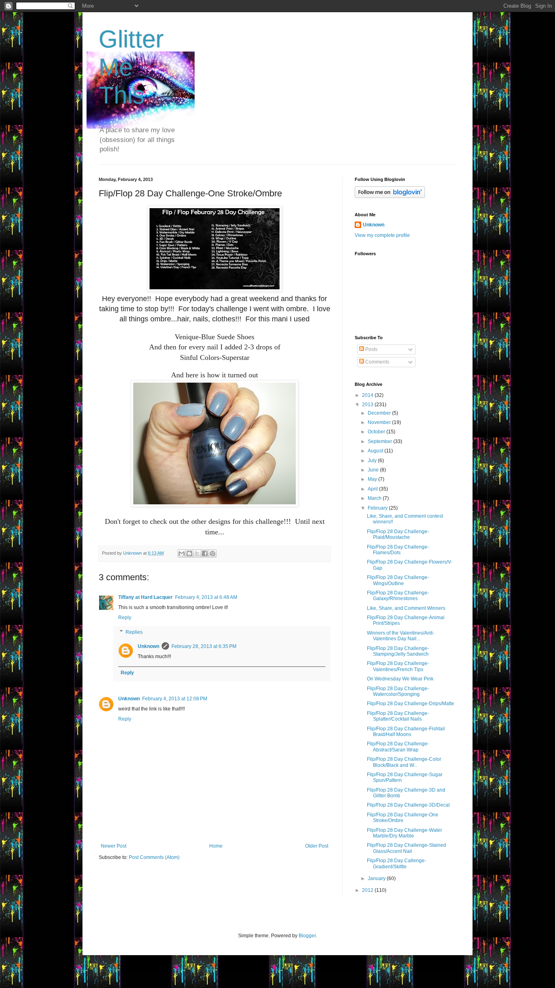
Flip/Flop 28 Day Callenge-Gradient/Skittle (396, 863)
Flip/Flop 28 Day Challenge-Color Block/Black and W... (404, 762)
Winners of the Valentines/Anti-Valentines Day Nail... (400, 635)
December (380, 413)
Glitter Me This (131, 67)
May (373, 479)
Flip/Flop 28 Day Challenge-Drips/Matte (410, 703)
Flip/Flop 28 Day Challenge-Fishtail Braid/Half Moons (406, 731)
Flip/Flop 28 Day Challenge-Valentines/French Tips (398, 666)
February (378, 508)
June (374, 470)
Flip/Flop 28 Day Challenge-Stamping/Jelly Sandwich (398, 651)
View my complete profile (382, 235)
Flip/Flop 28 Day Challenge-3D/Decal (408, 805)
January (377, 878)
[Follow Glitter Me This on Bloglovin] (390, 196)
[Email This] (182, 553)
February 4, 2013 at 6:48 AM (206, 597)
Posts (370, 349)
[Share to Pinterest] (212, 553)
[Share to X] (197, 553)
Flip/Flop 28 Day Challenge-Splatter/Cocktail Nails (398, 716)
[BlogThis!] (189, 553)
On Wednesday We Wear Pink (400, 679)
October (377, 432)
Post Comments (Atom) (154, 857)
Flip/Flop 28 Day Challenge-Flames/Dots (398, 549)
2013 (368, 404)
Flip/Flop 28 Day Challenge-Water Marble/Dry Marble (404, 833)
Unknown (148, 646)
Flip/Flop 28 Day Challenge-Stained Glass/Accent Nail (406, 848)
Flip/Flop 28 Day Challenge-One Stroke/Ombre (402, 817)
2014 (368, 395)
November (380, 422)
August (376, 451)
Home (216, 846)
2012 (368, 890)
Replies (134, 632)
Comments (376, 362)
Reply (124, 617)
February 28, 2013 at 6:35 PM (203, 646)
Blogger (307, 935)
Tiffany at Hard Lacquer (145, 597)
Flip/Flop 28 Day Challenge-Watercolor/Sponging (398, 691)
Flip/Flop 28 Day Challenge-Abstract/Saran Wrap (398, 746)
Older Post (316, 846)
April (373, 489)
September (380, 441)
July (373, 460)
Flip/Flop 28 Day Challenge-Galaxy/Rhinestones (398, 595)
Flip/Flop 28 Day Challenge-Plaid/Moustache (398, 534)
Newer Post (113, 846)
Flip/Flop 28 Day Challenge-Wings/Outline (398, 580)
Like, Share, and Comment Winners (406, 608)
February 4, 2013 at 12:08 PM (174, 699)
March (375, 498)
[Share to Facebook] (205, 553)
